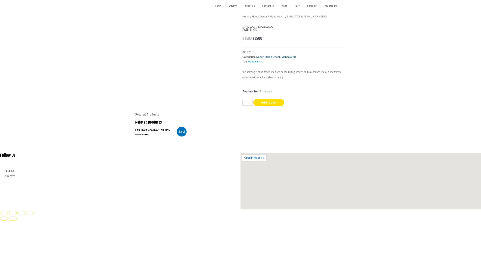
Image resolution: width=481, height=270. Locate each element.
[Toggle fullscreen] (13, 213)
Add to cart (268, 102)
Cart (297, 6)
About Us (250, 6)
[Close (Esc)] (30, 213)
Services (232, 6)
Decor (259, 56)
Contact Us (268, 6)
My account (331, 6)
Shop (284, 6)
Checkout (312, 6)
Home (218, 6)
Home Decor (259, 16)
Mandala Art (277, 16)
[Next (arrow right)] (13, 219)
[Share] (21, 213)
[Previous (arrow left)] (4, 219)
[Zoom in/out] (4, 213)
